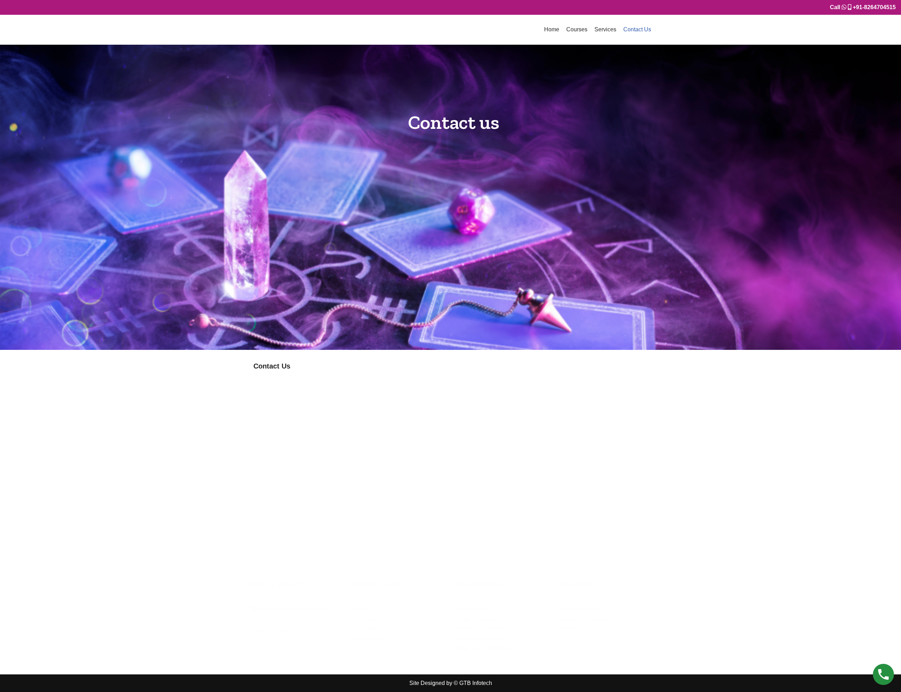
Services (605, 29)
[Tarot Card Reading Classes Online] (285, 29)
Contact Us (637, 29)
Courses (576, 29)
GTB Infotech (475, 683)
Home (551, 29)
